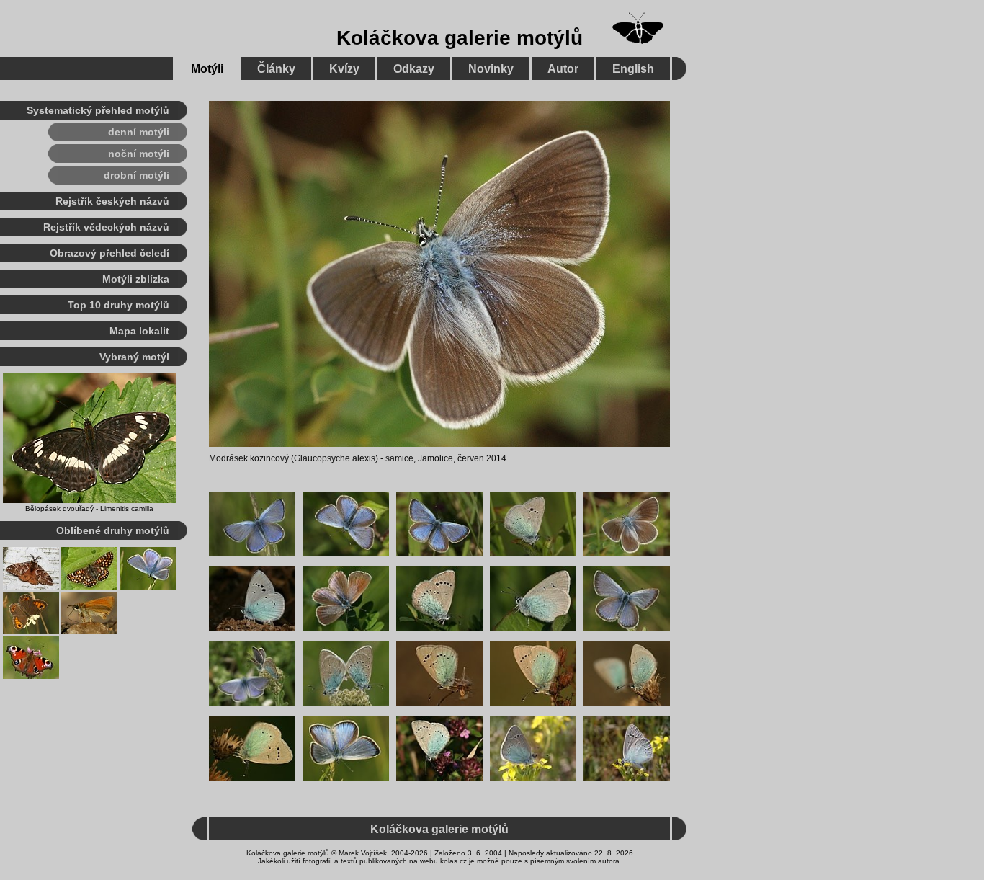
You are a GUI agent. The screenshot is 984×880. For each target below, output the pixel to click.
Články (276, 69)
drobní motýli (136, 175)
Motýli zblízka (135, 279)
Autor (562, 69)
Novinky (491, 69)
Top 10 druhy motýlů (118, 305)
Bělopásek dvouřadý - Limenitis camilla (89, 508)
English (633, 69)
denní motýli (138, 132)
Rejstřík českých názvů (112, 201)
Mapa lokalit (139, 331)
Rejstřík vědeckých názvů (106, 227)
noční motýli (138, 153)
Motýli (207, 69)
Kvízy (344, 69)
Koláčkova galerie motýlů (459, 38)
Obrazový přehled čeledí (109, 253)
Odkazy (413, 69)
